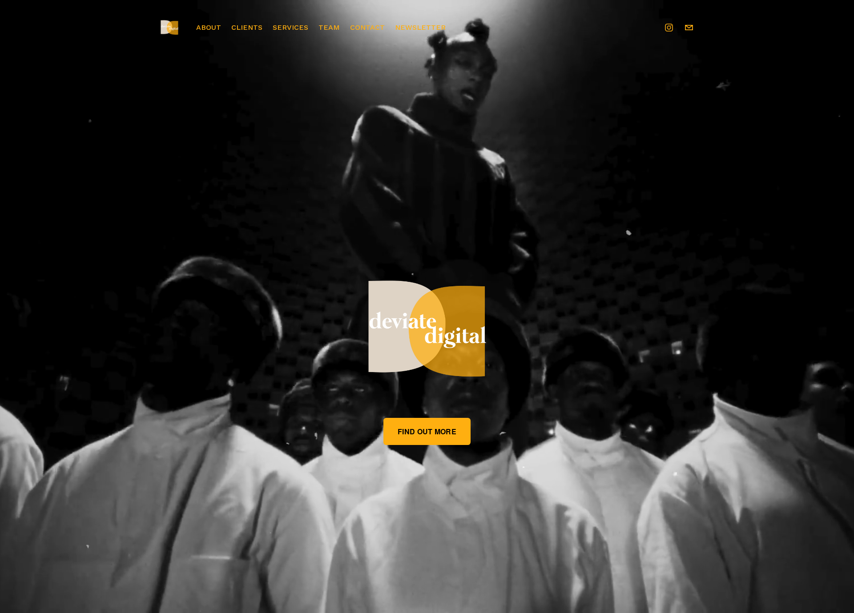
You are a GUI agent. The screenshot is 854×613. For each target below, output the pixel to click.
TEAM (329, 27)
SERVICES (290, 27)
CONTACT (367, 27)
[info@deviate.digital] (689, 27)
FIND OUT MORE (427, 431)
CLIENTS (246, 27)
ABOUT (208, 27)
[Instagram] (669, 27)
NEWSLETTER (420, 27)
